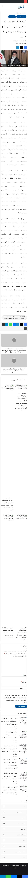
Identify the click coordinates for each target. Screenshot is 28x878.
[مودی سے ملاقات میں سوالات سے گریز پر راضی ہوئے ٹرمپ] (7, 570)
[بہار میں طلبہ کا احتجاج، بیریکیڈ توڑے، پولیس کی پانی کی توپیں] (23, 734)
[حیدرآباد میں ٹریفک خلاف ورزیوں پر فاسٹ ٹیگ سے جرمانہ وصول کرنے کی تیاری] (23, 749)
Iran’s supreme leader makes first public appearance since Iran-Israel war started (14, 317)
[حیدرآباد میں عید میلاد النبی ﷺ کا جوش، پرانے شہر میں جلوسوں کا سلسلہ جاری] (23, 721)
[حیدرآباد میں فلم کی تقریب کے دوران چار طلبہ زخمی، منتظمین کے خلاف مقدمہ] (23, 776)
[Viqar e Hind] (21, 6)
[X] (21, 324)
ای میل (24, 682)
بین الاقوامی (18, 13)
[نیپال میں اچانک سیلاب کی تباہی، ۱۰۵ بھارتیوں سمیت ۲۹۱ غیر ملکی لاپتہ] (7, 440)
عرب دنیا (12, 16)
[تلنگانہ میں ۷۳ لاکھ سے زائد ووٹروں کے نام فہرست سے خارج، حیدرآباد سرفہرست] (23, 761)
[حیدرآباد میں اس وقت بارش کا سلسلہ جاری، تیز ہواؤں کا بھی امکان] (23, 788)
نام (25, 675)
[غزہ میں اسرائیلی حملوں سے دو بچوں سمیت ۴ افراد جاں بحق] (21, 570)
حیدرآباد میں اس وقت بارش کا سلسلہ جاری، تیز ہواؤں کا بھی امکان (9, 789)
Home (24, 13)
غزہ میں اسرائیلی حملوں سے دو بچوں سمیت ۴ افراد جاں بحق (21, 632)
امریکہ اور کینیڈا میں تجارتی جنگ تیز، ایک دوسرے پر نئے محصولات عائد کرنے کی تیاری (21, 400)
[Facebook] (25, 324)
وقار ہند (22, 40)
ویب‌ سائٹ (23, 688)
